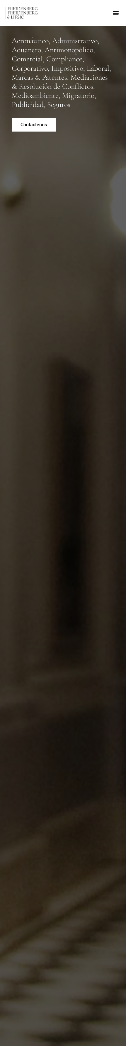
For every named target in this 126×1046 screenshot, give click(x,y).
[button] (115, 13)
